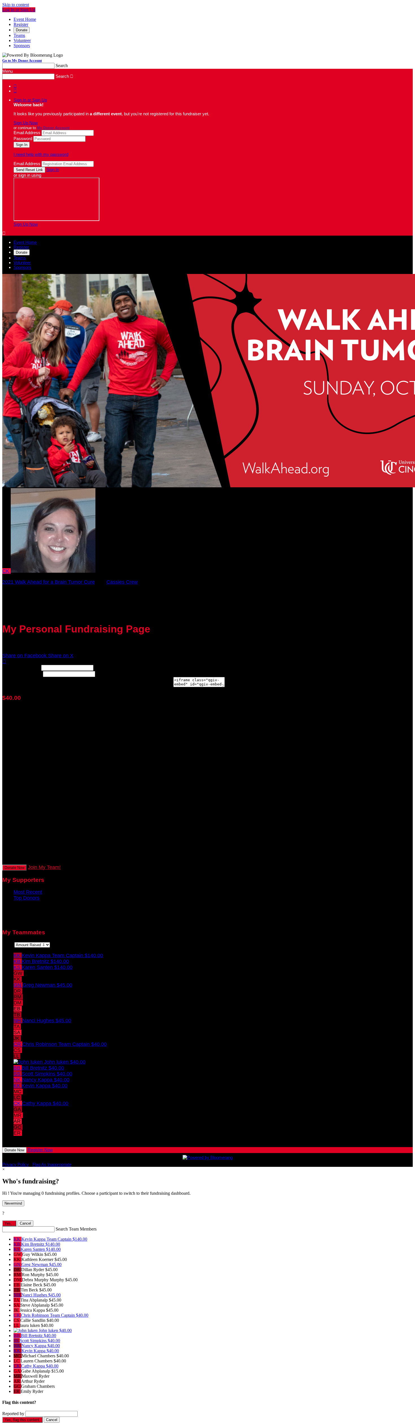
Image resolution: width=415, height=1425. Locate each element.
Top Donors (27, 898)
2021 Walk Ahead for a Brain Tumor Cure (48, 582)
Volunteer (22, 40)
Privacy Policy (15, 1164)
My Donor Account (53, 128)
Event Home (25, 19)
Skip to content (15, 4)
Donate (21, 30)
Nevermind (13, 1203)
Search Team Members (76, 1229)
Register (21, 24)
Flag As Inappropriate (51, 1164)
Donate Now (14, 868)
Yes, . (9, 1223)
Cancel (25, 1223)
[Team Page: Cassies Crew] (53, 571)
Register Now (40, 1149)
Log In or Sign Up (18, 9)
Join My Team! (44, 867)
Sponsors (22, 45)
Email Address (27, 132)
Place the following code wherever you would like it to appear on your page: (87, 685)
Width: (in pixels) (21, 667)
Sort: (7, 944)
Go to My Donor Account (22, 60)
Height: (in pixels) (22, 673)
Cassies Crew (122, 582)
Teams (19, 35)
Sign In (52, 169)
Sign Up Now (26, 122)
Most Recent (28, 892)
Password (23, 138)
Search (62, 65)
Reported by (13, 1413)
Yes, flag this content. (22, 1420)
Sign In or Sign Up (30, 100)
